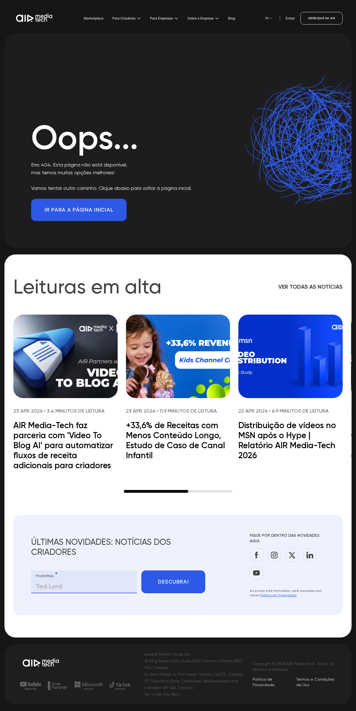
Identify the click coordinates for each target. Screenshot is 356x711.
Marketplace (93, 18)
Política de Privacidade (278, 595)
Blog (231, 18)
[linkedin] (310, 555)
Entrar (290, 18)
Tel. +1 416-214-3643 (162, 694)
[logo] (41, 663)
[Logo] (34, 18)
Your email (47, 575)
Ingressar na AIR (321, 18)
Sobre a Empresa (200, 18)
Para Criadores (123, 18)
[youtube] (256, 573)
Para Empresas (161, 18)
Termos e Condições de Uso (315, 682)
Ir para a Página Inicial (78, 210)
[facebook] (256, 555)
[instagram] (274, 555)
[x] (292, 555)
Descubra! (173, 582)
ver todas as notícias (310, 286)
